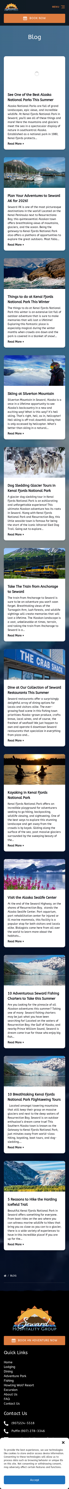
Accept (34, 1480)
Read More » (16, 143)
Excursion (10, 1390)
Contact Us (12, 1403)
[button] (63, 1442)
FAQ (7, 1399)
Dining (8, 1371)
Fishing (9, 1380)
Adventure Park (15, 1376)
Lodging (9, 1367)
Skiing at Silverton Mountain (31, 394)
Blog (13, 1275)
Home (8, 1362)
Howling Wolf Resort (19, 1385)
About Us (10, 1394)
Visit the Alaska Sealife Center (32, 897)
